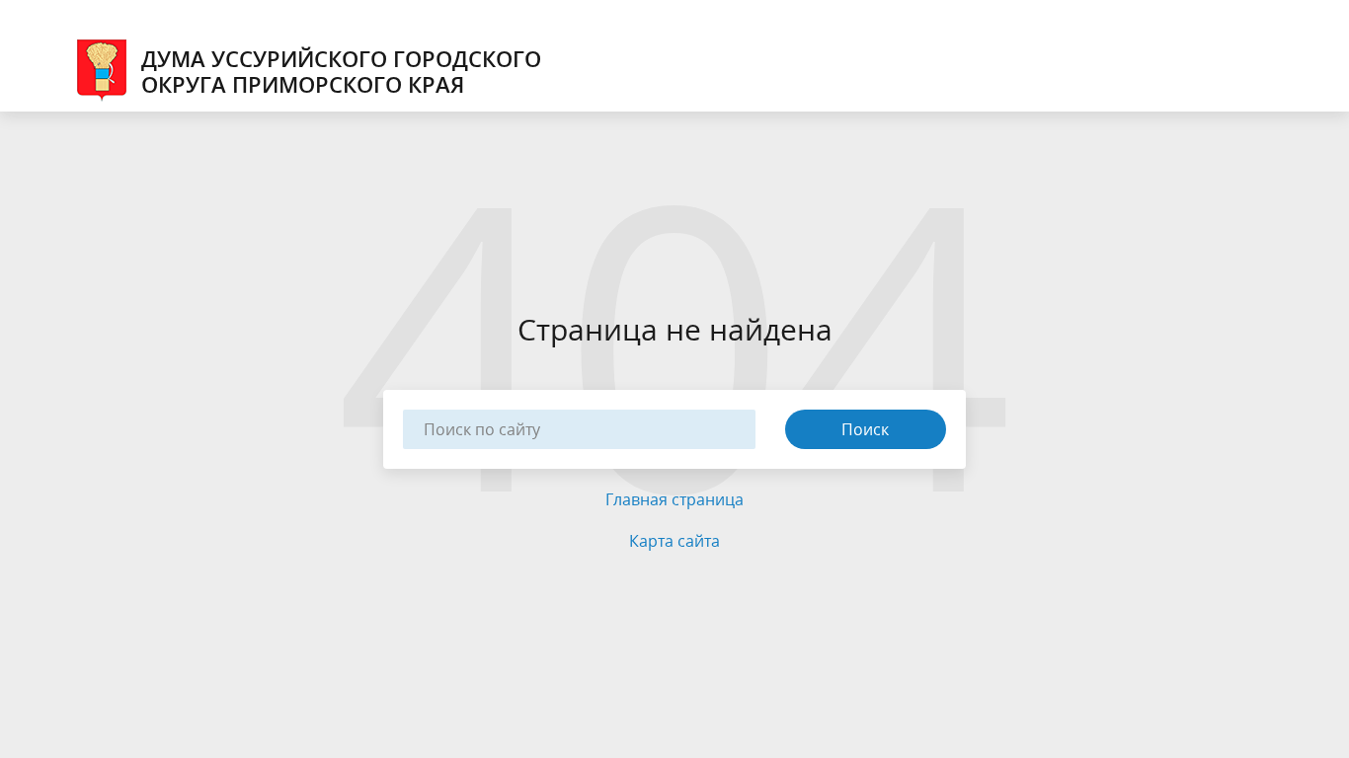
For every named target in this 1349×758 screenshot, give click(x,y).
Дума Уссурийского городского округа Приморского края (341, 71)
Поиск (865, 429)
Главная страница (674, 499)
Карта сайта (674, 541)
